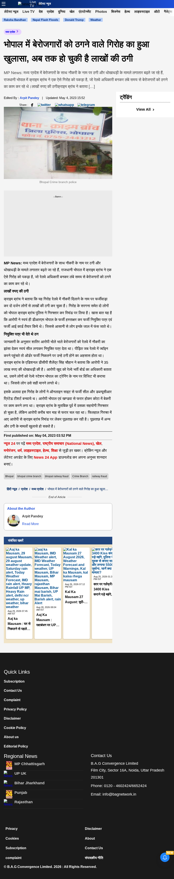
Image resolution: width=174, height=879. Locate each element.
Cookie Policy (15, 728)
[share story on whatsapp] (64, 104)
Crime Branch (80, 476)
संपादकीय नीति (94, 858)
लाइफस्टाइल (142, 11)
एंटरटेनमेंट (85, 11)
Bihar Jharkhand (29, 783)
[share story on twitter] (45, 104)
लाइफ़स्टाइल (32, 450)
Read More (30, 524)
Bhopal (9, 476)
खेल (72, 11)
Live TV (33, 4)
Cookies (12, 838)
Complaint (12, 700)
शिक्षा (54, 450)
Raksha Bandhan (15, 19)
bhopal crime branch (29, 476)
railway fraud (99, 476)
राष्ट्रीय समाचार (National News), (69, 443)
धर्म (19, 450)
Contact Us (13, 690)
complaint (13, 858)
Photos (101, 11)
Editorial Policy (16, 746)
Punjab (20, 792)
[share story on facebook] (32, 104)
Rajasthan (23, 802)
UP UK (20, 773)
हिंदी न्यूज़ (12, 489)
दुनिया (61, 11)
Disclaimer (12, 718)
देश (41, 11)
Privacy (12, 828)
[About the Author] (13, 520)
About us (11, 737)
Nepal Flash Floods (45, 19)
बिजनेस (115, 11)
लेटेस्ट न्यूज (45, 3)
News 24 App (46, 457)
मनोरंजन (9, 450)
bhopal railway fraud (57, 476)
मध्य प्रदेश (10, 31)
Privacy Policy (15, 709)
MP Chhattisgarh (29, 764)
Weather (95, 19)
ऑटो (157, 11)
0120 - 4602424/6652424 (125, 786)
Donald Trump (74, 19)
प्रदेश (50, 11)
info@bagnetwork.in (119, 794)
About (90, 838)
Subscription (14, 681)
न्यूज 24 (10, 443)
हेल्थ (127, 11)
